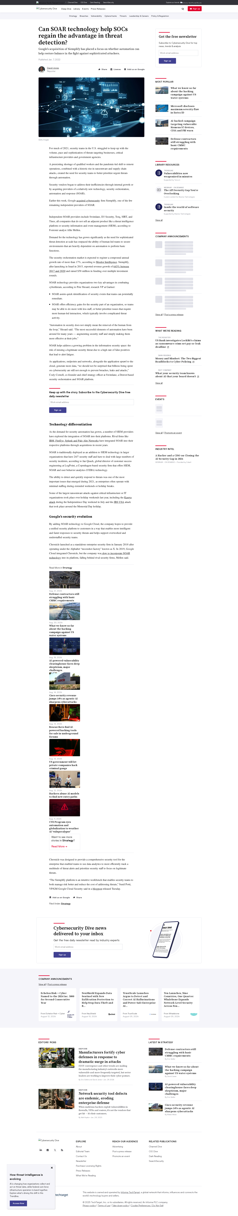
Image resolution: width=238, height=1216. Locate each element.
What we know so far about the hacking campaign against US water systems (183, 92)
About (79, 1146)
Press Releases (98, 9)
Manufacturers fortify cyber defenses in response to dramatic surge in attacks (102, 1057)
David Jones (53, 68)
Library (77, 9)
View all (159, 220)
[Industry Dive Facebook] (48, 1150)
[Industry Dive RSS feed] (62, 1150)
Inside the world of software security (181, 208)
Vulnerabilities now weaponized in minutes (178, 175)
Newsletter (81, 1161)
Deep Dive (66, 9)
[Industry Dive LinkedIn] (41, 1150)
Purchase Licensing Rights (88, 1165)
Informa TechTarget (130, 1192)
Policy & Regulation (160, 16)
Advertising (117, 1146)
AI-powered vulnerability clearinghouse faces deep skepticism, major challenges (180, 1089)
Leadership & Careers (139, 16)
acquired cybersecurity (88, 200)
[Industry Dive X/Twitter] (55, 1150)
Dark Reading (95, 2)
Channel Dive (72, 2)
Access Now (18, 1203)
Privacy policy (89, 1205)
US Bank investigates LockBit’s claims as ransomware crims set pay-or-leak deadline (178, 343)
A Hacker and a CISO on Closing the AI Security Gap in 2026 (177, 457)
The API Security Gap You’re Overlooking (181, 192)
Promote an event (173, 432)
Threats (123, 16)
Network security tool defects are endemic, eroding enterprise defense (103, 1098)
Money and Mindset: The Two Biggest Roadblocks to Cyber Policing (178, 360)
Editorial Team (83, 1151)
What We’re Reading (86, 1175)
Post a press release (173, 314)
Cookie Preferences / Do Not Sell (147, 1205)
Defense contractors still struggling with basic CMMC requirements (183, 143)
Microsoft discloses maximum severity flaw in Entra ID (185, 109)
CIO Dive (84, 2)
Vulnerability (96, 16)
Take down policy (120, 1205)
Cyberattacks (111, 16)
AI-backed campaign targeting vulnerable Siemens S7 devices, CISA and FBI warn (184, 125)
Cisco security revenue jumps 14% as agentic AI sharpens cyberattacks (179, 1108)
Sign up (196, 8)
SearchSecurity (108, 2)
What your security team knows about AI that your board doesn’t (176, 375)
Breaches (84, 16)
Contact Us (81, 1156)
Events (85, 9)
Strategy (73, 16)
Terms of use (104, 1205)
